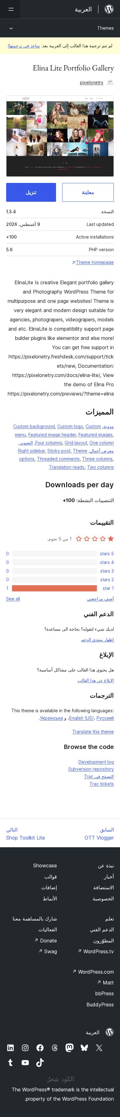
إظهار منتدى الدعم (97, 639)
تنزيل (31, 192)
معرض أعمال (102, 450)
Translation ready (67, 467)
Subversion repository (91, 769)
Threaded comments (58, 458)
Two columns (100, 467)
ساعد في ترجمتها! (24, 45)
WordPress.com (93, 972)
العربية (92, 1032)
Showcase (45, 865)
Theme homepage (95, 262)
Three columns (97, 458)
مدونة (108, 426)
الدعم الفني (102, 929)
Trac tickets (102, 783)
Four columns (48, 442)
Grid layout (76, 442)
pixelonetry (91, 82)
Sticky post (58, 450)
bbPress (104, 993)
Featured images (95, 434)
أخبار (109, 877)
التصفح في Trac (99, 776)
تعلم (109, 919)
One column (102, 442)
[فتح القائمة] (10, 9)
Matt (105, 982)
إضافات (49, 887)
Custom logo (70, 426)
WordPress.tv (95, 951)
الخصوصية (103, 898)
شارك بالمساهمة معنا (35, 919)
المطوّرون (103, 940)
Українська (51, 718)
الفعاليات (47, 929)
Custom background (34, 426)
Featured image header (52, 434)
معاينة (88, 192)
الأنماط (50, 898)
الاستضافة (103, 887)
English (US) (81, 718)
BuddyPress (100, 1004)
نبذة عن (106, 865)
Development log (96, 761)
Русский (105, 718)
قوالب (50, 877)
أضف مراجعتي (100, 598)
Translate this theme (93, 731)
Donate (45, 940)
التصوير (26, 442)
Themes (105, 28)
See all (13, 598)
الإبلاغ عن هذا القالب (96, 680)
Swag (47, 951)
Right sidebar (31, 450)
